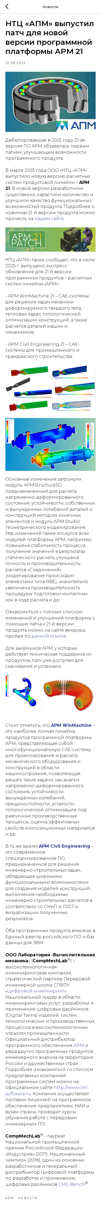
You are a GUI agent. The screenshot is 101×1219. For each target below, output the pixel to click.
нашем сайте (49, 218)
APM (79, 1045)
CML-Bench (71, 1184)
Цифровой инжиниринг (35, 991)
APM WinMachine (71, 725)
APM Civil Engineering (64, 846)
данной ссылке (49, 636)
